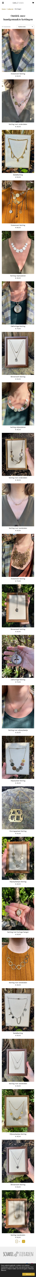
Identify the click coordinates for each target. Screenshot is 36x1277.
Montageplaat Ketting (18, 831)
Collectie (10, 9)
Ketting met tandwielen (18, 528)
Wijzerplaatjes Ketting (18, 882)
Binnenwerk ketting (18, 629)
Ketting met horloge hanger (18, 932)
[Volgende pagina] (23, 1241)
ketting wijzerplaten (18, 427)
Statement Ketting (18, 74)
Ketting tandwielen (18, 1235)
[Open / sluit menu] (3, 3)
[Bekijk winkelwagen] (33, 3)
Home (4, 9)
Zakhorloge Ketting (18, 326)
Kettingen (18, 9)
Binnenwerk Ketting (18, 377)
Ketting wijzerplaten (18, 276)
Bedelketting (18, 175)
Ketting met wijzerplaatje (18, 730)
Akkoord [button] (28, 1274)
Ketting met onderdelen (18, 124)
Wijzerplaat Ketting (18, 781)
